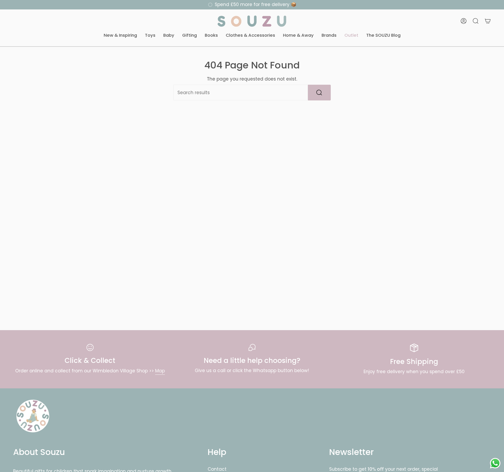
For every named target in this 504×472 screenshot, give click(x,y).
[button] (120, 35)
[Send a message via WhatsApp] (495, 463)
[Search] (319, 92)
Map (160, 371)
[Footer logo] (32, 416)
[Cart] (488, 21)
